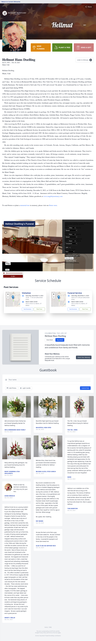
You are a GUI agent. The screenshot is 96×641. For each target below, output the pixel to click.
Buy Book (60, 340)
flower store (53, 205)
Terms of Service (53, 632)
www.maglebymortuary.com (53, 196)
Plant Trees (39, 309)
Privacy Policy (42, 632)
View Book (49, 340)
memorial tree (25, 205)
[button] (13, 297)
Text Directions (27, 309)
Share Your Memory (84, 357)
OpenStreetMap (50, 635)
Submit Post (85, 388)
